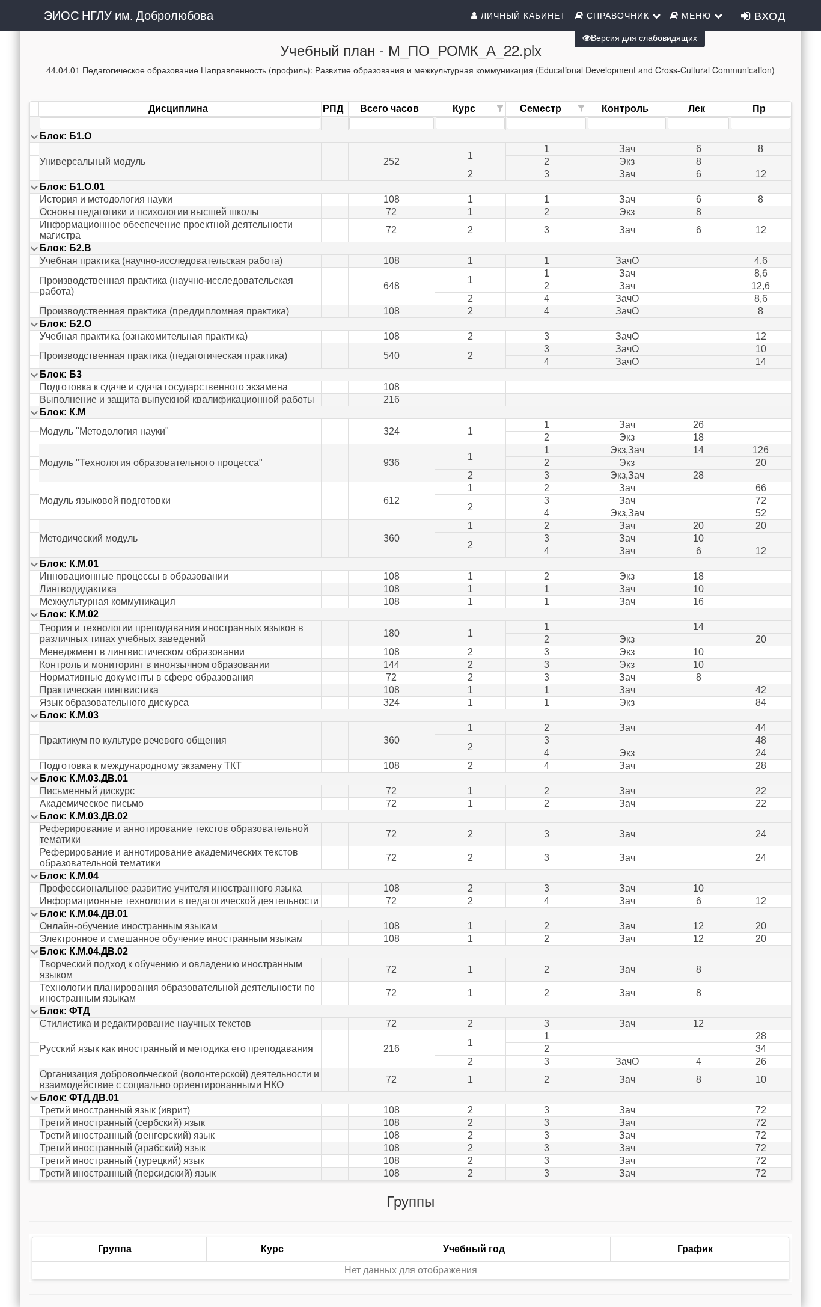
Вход (768, 15)
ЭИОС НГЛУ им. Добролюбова (128, 14)
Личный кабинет (522, 15)
